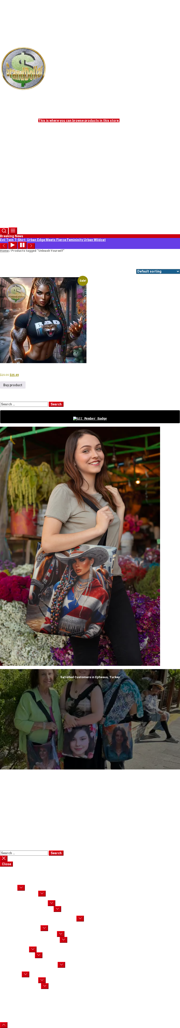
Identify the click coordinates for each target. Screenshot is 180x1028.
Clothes (34, 149)
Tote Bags (46, 133)
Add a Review (19, 204)
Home (14, 100)
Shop (13, 116)
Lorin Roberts (20, 807)
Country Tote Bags (61, 141)
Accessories (38, 129)
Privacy (15, 215)
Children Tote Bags (62, 137)
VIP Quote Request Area (28, 111)
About (14, 108)
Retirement (37, 124)
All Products (69, 120)
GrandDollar (55, 89)
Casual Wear (47, 154)
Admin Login (9, 838)
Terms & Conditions (25, 218)
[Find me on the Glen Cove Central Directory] (90, 418)
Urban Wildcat (20, 787)
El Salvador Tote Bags (73, 145)
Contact (15, 211)
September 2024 (22, 823)
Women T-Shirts (68, 162)
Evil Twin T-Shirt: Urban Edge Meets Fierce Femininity (50, 783)
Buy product (12, 385)
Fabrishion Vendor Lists (28, 207)
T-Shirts (53, 158)
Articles (15, 104)
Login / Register (21, 222)
